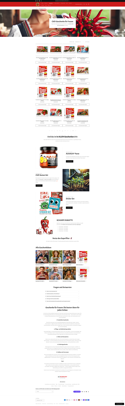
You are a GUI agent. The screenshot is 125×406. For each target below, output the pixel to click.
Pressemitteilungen (61, 384)
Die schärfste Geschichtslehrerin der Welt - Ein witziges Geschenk (55, 58)
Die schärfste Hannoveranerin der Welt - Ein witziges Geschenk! (69, 79)
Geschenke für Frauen (53, 264)
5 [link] (62, 130)
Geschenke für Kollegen (67, 281)
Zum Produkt (69, 161)
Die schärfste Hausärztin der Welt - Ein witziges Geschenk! (82, 79)
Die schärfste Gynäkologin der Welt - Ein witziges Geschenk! (82, 58)
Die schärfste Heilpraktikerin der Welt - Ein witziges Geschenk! (83, 100)
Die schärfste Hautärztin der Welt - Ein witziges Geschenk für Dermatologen (55, 100)
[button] (46, 3)
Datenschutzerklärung (50, 403)
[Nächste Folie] (65, 38)
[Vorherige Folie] (60, 38)
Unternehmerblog (68, 384)
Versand (57, 403)
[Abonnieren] (52, 391)
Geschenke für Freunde (53, 281)
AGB (54, 403)
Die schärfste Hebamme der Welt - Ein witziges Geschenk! (69, 100)
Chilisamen (42, 179)
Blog (56, 384)
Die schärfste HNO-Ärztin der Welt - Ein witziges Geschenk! (55, 121)
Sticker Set (69, 207)
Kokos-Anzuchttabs (47, 179)
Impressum (67, 403)
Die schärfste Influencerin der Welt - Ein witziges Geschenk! (69, 121)
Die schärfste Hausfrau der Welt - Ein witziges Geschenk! (42, 100)
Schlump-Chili (39, 403)
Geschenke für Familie (40, 281)
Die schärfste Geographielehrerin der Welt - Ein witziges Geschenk (42, 58)
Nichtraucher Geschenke (80, 281)
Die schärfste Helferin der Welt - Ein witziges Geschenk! (42, 121)
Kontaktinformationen (62, 403)
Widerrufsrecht (44, 403)
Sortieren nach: (72, 41)
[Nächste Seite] (76, 131)
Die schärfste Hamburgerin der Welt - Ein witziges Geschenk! (42, 79)
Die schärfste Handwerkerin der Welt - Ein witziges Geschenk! (56, 79)
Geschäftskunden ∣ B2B (75, 384)
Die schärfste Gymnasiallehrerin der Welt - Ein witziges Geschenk (69, 58)
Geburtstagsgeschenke (67, 264)
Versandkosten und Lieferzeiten (50, 384)
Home (37, 8)
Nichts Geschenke (79, 264)
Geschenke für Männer (40, 264)
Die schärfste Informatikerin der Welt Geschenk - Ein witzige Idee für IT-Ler (82, 121)
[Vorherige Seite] (49, 131)
